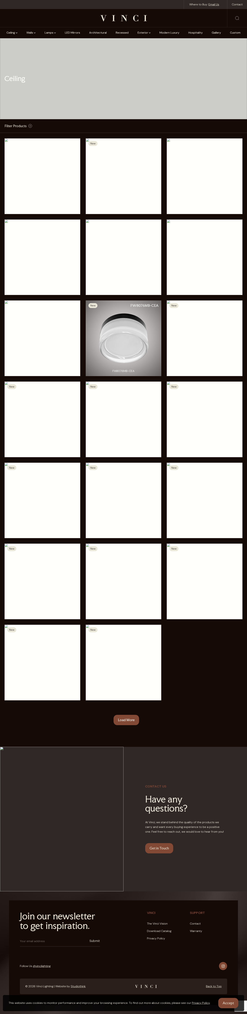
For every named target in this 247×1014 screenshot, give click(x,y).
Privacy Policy (201, 1003)
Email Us (213, 4)
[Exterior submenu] (150, 33)
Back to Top (214, 986)
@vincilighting (42, 966)
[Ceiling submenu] (17, 33)
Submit (95, 941)
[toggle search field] (237, 18)
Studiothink (78, 986)
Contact (237, 4)
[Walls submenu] (35, 33)
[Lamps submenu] (55, 33)
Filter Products (16, 126)
